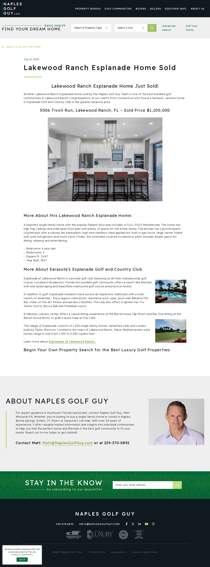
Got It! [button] (22, 559)
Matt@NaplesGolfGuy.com (67, 443)
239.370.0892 (65, 524)
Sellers (155, 8)
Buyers (141, 8)
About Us (197, 8)
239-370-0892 (116, 443)
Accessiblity (118, 552)
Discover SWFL (176, 8)
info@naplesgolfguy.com (99, 524)
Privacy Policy (96, 552)
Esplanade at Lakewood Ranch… (72, 341)
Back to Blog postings (24, 46)
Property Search (88, 8)
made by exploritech (145, 552)
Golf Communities (118, 8)
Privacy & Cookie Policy (22, 554)
